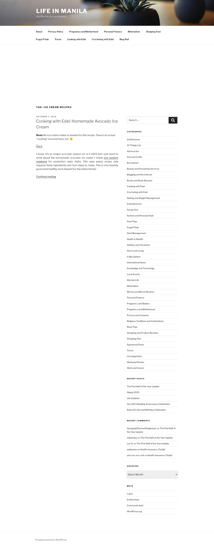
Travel (58, 39)
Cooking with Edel (76, 39)
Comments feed (135, 505)
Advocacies (133, 151)
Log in (130, 493)
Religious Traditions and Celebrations (145, 321)
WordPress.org (134, 511)
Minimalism (134, 31)
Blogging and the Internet (139, 174)
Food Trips (132, 221)
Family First (132, 209)
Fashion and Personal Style (140, 215)
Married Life (133, 280)
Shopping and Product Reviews (142, 332)
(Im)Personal (133, 139)
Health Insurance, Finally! (152, 449)
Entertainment (134, 203)
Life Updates (133, 398)
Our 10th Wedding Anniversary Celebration (148, 404)
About (39, 31)
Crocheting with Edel (103, 39)
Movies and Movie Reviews (140, 291)
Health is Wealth (135, 239)
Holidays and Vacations (138, 245)
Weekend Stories (135, 362)
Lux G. (130, 443)
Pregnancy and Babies (138, 303)
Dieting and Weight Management (143, 198)
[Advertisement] (107, 68)
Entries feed (133, 499)
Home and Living (135, 250)
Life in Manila (61, 11)
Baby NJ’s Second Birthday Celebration (146, 409)
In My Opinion (134, 256)
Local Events (133, 274)
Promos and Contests (138, 315)
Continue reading (46, 176)
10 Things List (134, 145)
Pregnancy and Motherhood (83, 31)
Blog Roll (124, 39)
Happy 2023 (133, 392)
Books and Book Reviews (139, 180)
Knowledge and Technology (140, 268)
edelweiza (132, 437)
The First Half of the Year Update (143, 386)
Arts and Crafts (134, 157)
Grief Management (136, 233)
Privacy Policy (55, 31)
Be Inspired (132, 162)
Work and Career (135, 368)
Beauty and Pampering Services (143, 168)
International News (136, 262)
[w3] (39, 146)
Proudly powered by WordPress (51, 539)
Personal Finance (113, 31)
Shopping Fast (153, 31)
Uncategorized (134, 356)
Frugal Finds (42, 39)
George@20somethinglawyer (141, 428)
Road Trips (132, 327)
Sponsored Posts (135, 344)
